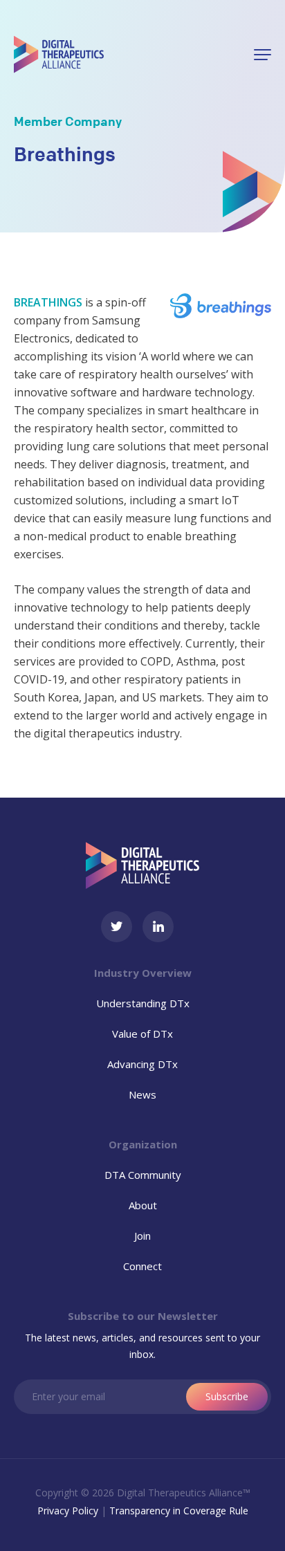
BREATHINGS (48, 302)
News (142, 1094)
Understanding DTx (143, 1003)
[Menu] (262, 55)
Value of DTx (142, 1033)
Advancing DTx (142, 1064)
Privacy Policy (67, 1510)
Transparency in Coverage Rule (178, 1510)
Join (142, 1235)
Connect (142, 1266)
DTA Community (142, 1175)
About (143, 1205)
